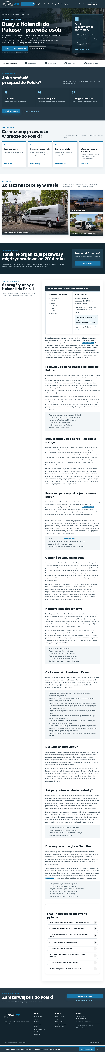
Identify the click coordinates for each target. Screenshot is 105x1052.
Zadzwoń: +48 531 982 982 (11, 111)
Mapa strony (98, 1042)
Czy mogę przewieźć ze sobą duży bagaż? (63, 942)
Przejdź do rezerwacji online (85, 1000)
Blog (76, 4)
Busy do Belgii (59, 1021)
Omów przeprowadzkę (60, 164)
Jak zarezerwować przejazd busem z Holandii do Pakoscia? (69, 922)
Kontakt (81, 4)
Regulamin (91, 1042)
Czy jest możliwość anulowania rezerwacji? (64, 962)
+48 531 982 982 (87, 263)
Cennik (60, 4)
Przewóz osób (38, 1016)
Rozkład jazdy (52, 4)
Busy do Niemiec (59, 1019)
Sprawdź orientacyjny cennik (83, 49)
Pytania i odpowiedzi (39, 1029)
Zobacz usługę (84, 164)
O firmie (36, 1026)
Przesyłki (36, 1021)
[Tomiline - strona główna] (12, 4)
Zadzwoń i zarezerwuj (87, 1049)
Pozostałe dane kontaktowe (30, 111)
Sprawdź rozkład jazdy (37, 49)
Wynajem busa (68, 4)
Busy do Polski (14, 14)
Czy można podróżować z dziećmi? (61, 948)
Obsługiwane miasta (60, 1024)
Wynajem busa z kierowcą (41, 1019)
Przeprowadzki (38, 1024)
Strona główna (5, 14)
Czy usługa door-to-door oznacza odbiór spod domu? (67, 928)
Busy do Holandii (59, 1016)
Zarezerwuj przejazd (28, 4)
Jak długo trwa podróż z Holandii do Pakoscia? (65, 969)
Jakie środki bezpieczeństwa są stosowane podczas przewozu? (67, 955)
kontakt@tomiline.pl (81, 1018)
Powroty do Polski (59, 1026)
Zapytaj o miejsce (8, 164)
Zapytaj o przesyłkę (35, 164)
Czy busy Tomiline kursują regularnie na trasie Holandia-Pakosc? (69, 935)
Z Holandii (21, 14)
